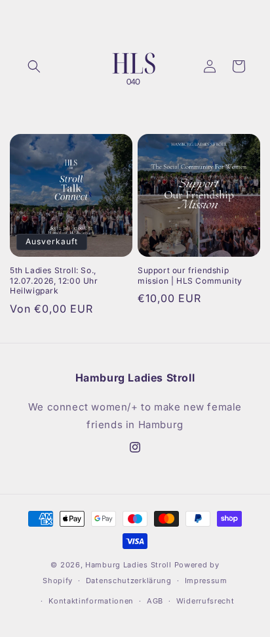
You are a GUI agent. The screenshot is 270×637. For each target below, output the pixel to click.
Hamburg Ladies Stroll (128, 564)
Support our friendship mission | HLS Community (190, 275)
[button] (34, 66)
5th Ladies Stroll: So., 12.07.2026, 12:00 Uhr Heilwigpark (54, 280)
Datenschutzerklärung (129, 580)
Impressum (206, 580)
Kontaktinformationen (91, 600)
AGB (155, 600)
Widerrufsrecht (205, 600)
